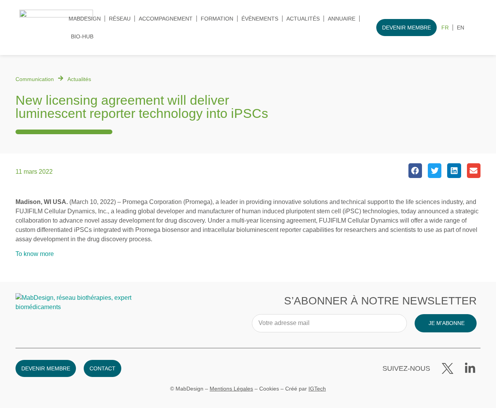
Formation (217, 19)
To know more (35, 254)
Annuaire (341, 19)
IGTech (317, 389)
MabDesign (85, 19)
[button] (415, 170)
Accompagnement (166, 19)
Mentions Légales (231, 389)
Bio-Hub (82, 36)
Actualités (303, 19)
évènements (259, 19)
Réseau (120, 19)
